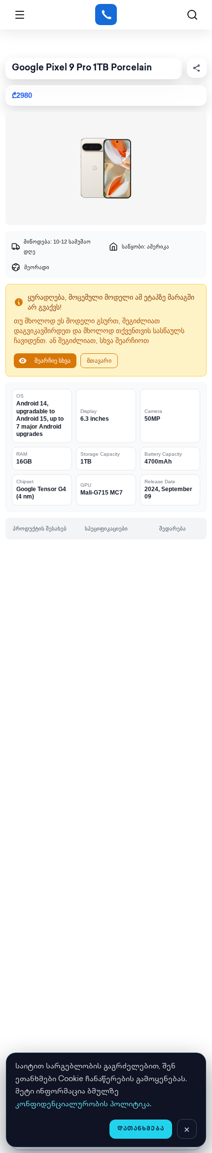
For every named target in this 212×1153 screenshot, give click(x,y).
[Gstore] (105, 15)
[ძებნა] (192, 15)
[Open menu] (20, 15)
